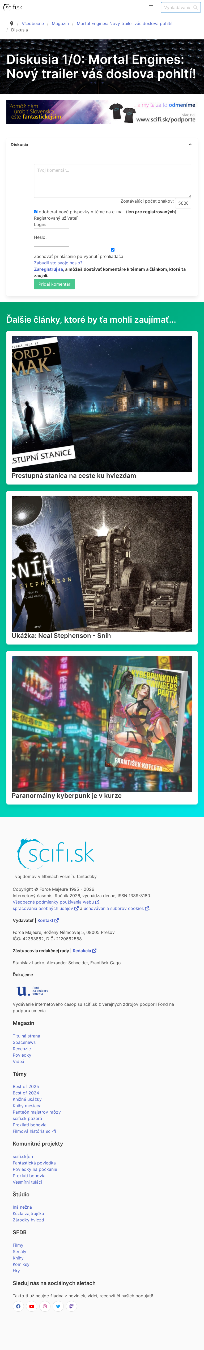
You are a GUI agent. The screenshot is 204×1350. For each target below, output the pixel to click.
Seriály (19, 1251)
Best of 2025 (26, 1086)
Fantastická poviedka (34, 1163)
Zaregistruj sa (48, 269)
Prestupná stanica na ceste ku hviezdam (74, 475)
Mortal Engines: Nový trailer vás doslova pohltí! (124, 23)
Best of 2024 (26, 1092)
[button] (151, 7)
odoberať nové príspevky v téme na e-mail (82, 211)
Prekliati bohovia (29, 1124)
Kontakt (45, 920)
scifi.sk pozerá (27, 1118)
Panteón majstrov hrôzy (37, 1112)
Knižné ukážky (27, 1099)
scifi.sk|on (23, 1156)
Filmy (18, 1245)
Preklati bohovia (29, 1175)
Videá (18, 1061)
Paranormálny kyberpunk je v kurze (67, 795)
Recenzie (22, 1048)
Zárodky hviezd (28, 1219)
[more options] (190, 144)
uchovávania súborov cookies (114, 908)
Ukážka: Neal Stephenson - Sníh (61, 635)
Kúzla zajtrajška (28, 1213)
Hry (16, 1270)
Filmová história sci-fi (34, 1131)
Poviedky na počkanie (35, 1169)
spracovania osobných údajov (43, 908)
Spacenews (24, 1042)
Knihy (18, 1258)
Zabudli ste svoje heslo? (58, 262)
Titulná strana (26, 1036)
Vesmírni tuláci (27, 1182)
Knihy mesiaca (27, 1105)
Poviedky (22, 1055)
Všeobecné (33, 23)
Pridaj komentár (54, 284)
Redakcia (82, 950)
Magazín (60, 23)
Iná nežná (22, 1207)
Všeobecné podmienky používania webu (54, 902)
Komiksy (21, 1264)
